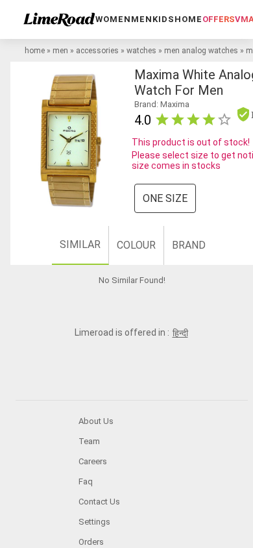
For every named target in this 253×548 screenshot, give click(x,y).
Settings (94, 522)
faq (85, 481)
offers (218, 19)
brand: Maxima (161, 104)
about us (96, 421)
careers (92, 461)
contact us (99, 501)
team (89, 441)
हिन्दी (180, 333)
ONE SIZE (165, 198)
